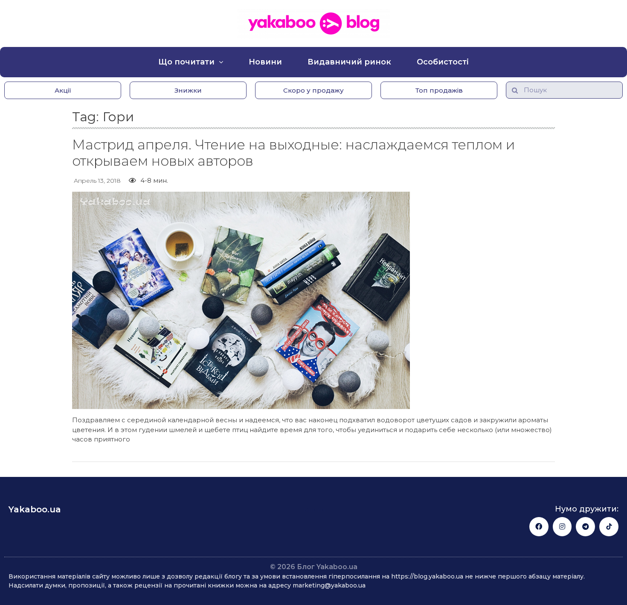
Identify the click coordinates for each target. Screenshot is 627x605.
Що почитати (186, 62)
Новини (265, 62)
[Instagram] (562, 526)
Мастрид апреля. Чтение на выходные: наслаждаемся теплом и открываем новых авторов (293, 152)
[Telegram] (585, 526)
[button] (62, 90)
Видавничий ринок (349, 62)
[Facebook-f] (539, 526)
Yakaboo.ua (35, 509)
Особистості (443, 62)
